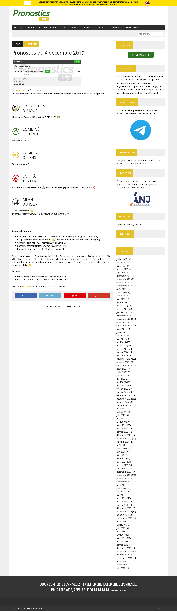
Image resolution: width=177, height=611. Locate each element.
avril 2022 (121, 422)
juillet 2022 (121, 412)
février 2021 (122, 465)
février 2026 (122, 269)
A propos (87, 27)
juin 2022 (120, 415)
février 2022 (122, 428)
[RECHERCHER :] (151, 33)
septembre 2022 (124, 405)
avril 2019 (121, 534)
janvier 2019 (122, 544)
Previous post (54, 306)
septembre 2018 (124, 558)
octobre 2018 (122, 554)
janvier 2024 (122, 352)
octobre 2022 (122, 402)
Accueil (18, 27)
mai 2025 (120, 299)
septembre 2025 (124, 285)
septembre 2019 (124, 518)
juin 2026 (120, 262)
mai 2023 (120, 378)
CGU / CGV (161, 608)
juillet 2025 (121, 292)
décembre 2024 (123, 315)
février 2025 (122, 309)
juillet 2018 (121, 564)
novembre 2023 (124, 358)
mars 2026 (121, 265)
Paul (24, 90)
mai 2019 (120, 531)
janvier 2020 (122, 505)
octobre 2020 (122, 478)
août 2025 (121, 289)
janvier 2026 (122, 272)
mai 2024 (120, 338)
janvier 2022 (122, 431)
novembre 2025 (124, 279)
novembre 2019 (124, 511)
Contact (101, 27)
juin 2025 (120, 295)
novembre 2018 (124, 551)
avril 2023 (121, 382)
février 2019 (122, 541)
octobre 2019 (122, 514)
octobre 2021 (122, 441)
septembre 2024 (124, 325)
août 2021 (121, 445)
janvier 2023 (122, 392)
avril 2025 (121, 302)
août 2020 (121, 485)
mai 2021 (120, 455)
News (75, 27)
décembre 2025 (123, 275)
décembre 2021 (123, 435)
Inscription (33, 27)
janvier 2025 (122, 312)
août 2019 (121, 521)
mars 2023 (121, 385)
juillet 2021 (121, 448)
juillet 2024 (121, 332)
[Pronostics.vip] (36, 15)
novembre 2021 (124, 438)
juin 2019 (120, 528)
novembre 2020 (124, 475)
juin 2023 (120, 375)
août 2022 (121, 408)
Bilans (64, 27)
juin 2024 (120, 335)
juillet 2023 (121, 372)
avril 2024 (121, 342)
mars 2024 (121, 345)
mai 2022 (120, 418)
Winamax (26, 286)
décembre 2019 (123, 508)
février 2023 (122, 388)
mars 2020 (121, 498)
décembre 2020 (123, 471)
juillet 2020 (121, 488)
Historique (50, 27)
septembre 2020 (124, 481)
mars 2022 (121, 425)
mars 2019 (121, 538)
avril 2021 (121, 458)
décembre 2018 (123, 548)
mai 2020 (120, 495)
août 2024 (121, 328)
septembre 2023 (124, 365)
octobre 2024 (122, 322)
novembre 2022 (124, 398)
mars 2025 (121, 305)
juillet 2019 (121, 524)
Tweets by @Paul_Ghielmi (128, 224)
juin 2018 (120, 568)
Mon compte (133, 27)
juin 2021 (120, 451)
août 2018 (121, 561)
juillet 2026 (121, 259)
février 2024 (122, 348)
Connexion (116, 27)
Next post (72, 306)
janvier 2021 (122, 468)
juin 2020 (120, 491)
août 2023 (121, 368)
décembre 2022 (123, 395)
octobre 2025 (122, 282)
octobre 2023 (122, 362)
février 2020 (122, 501)
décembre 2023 (123, 355)
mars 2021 (121, 461)
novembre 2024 (124, 319)
